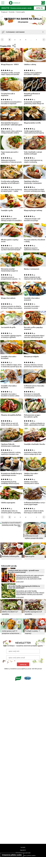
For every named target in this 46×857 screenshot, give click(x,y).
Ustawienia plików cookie (12, 855)
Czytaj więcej (20, 581)
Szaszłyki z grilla (7, 210)
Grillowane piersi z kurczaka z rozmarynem (34, 386)
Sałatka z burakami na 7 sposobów (10, 613)
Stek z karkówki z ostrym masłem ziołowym (33, 153)
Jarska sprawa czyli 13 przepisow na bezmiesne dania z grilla (10, 632)
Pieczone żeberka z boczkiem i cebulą (34, 240)
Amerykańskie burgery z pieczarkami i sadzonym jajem (11, 124)
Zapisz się (23, 665)
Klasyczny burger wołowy (33, 210)
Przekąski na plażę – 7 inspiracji (32, 632)
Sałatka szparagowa (8, 503)
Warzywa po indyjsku (31, 356)
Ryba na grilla (29, 556)
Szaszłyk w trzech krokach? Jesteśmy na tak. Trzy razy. (11, 524)
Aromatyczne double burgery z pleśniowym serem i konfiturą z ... (11, 474)
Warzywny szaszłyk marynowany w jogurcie (9, 270)
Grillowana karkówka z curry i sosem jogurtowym (34, 503)
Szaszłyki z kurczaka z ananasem (32, 299)
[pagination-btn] (44, 39)
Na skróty (12, 12)
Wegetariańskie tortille (32, 123)
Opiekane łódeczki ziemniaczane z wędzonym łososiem (10, 445)
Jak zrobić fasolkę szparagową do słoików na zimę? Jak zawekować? (24, 587)
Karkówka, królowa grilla (10, 556)
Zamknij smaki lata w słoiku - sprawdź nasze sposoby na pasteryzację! (23, 571)
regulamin (23, 850)
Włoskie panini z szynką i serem (10, 240)
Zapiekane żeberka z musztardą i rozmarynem (33, 182)
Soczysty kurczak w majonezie (8, 94)
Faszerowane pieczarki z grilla (9, 153)
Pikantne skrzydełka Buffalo (11, 415)
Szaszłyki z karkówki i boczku (34, 444)
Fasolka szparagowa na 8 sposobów (33, 613)
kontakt (23, 847)
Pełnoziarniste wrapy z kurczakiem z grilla (32, 416)
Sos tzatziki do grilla (8, 327)
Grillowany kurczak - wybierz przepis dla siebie (34, 537)
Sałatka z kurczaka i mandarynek (31, 474)
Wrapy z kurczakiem (8, 298)
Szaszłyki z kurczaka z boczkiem (9, 386)
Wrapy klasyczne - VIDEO (10, 64)
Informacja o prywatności (23, 853)
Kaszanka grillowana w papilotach (32, 94)
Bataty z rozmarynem (31, 269)
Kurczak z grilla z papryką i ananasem (33, 328)
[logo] (14, 3)
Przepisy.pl (4, 12)
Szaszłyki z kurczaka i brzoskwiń (8, 357)
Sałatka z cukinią (30, 64)
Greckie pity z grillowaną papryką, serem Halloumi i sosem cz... (10, 182)
